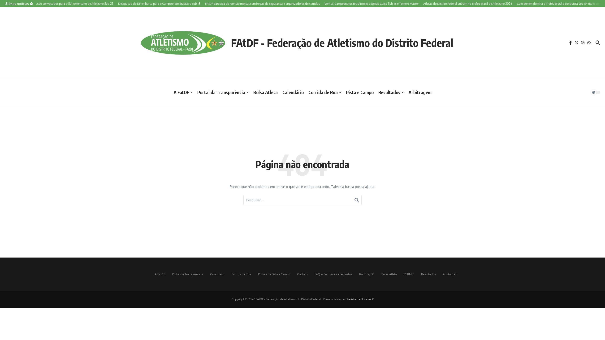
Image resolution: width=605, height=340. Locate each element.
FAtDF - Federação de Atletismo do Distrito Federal (342, 42)
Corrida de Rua (323, 92)
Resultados (389, 92)
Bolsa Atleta (265, 92)
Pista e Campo (360, 92)
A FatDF (181, 92)
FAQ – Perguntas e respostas (333, 274)
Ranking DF (366, 274)
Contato (302, 274)
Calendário (293, 92)
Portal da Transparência (221, 92)
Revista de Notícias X (360, 299)
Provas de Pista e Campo (274, 274)
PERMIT (409, 274)
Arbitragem (420, 92)
